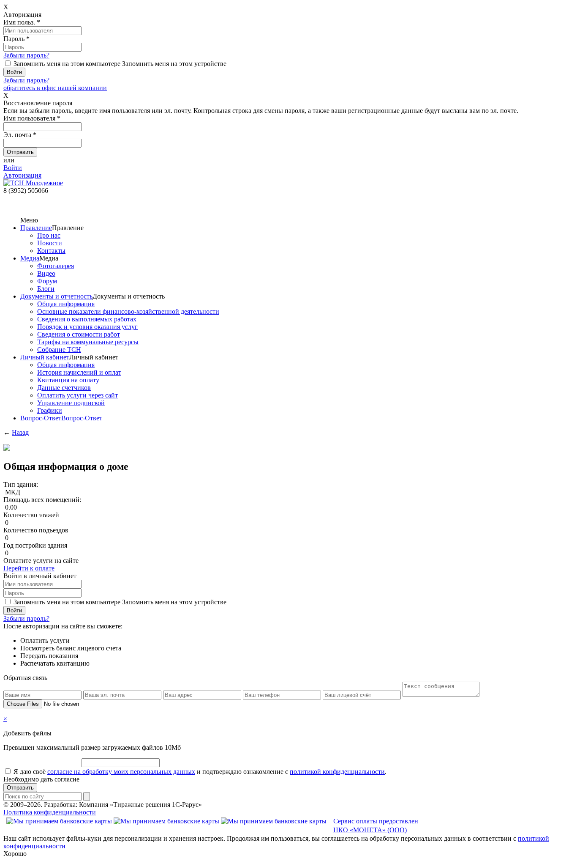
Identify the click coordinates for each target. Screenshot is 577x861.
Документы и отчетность (56, 296)
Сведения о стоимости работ (78, 334)
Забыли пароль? (26, 55)
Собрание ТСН (59, 349)
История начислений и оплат (79, 372)
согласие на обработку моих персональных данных (121, 771)
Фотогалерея (55, 265)
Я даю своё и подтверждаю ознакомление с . (200, 771)
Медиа (29, 258)
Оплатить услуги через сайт (77, 395)
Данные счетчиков (64, 387)
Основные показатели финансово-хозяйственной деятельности (128, 311)
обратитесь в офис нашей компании (55, 87)
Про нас (48, 235)
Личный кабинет (44, 357)
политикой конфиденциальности (337, 771)
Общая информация (66, 303)
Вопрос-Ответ (40, 418)
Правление (36, 227)
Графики (49, 410)
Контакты (51, 250)
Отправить (20, 787)
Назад (20, 432)
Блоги (45, 288)
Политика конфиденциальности (49, 812)
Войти (12, 167)
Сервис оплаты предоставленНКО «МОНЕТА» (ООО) (375, 825)
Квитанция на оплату (68, 380)
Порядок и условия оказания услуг (87, 326)
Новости (49, 243)
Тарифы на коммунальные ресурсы (88, 341)
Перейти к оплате (28, 568)
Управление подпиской (71, 402)
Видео (46, 273)
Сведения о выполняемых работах (86, 319)
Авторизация (22, 175)
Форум (47, 281)
